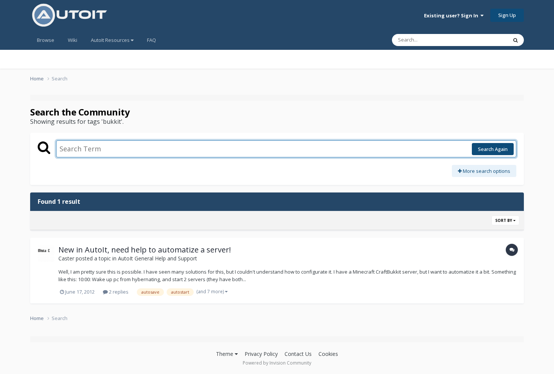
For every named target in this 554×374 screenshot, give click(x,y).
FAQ (151, 40)
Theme (225, 353)
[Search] (515, 40)
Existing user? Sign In (452, 15)
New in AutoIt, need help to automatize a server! (144, 250)
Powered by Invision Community (277, 363)
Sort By (504, 220)
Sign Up (507, 15)
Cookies (328, 353)
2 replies (118, 291)
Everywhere (485, 40)
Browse (45, 40)
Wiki (72, 40)
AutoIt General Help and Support (157, 258)
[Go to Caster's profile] (46, 253)
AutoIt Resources (111, 40)
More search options (486, 171)
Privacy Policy (261, 353)
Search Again (493, 149)
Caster (66, 258)
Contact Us (298, 353)
